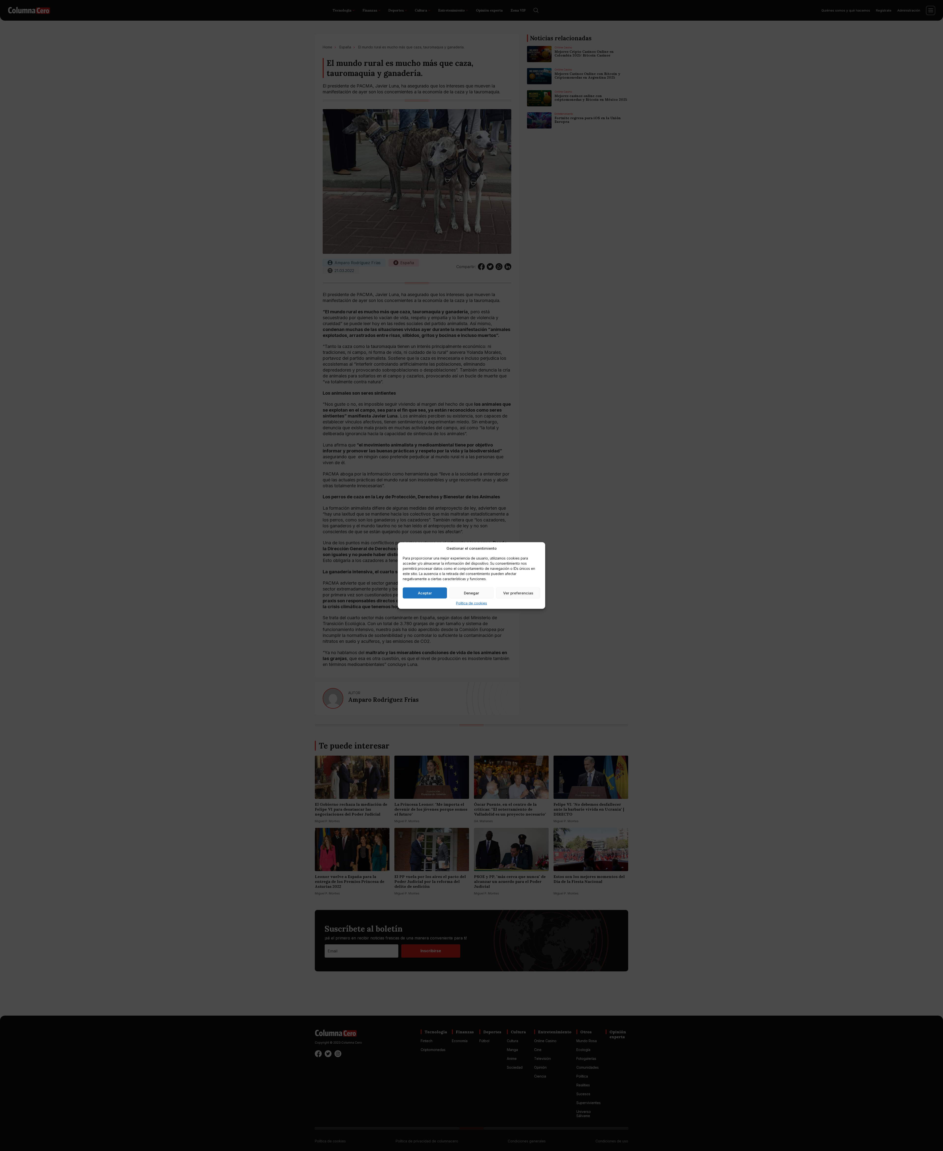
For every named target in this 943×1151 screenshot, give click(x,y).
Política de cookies (471, 603)
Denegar (471, 592)
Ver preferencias (518, 592)
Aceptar (425, 592)
